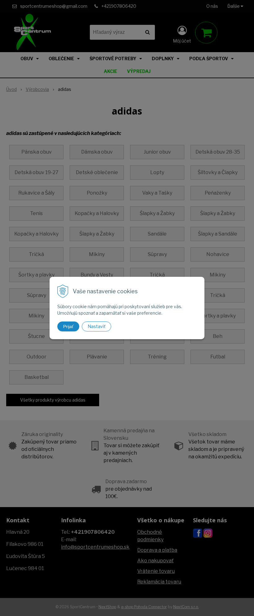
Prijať (68, 326)
